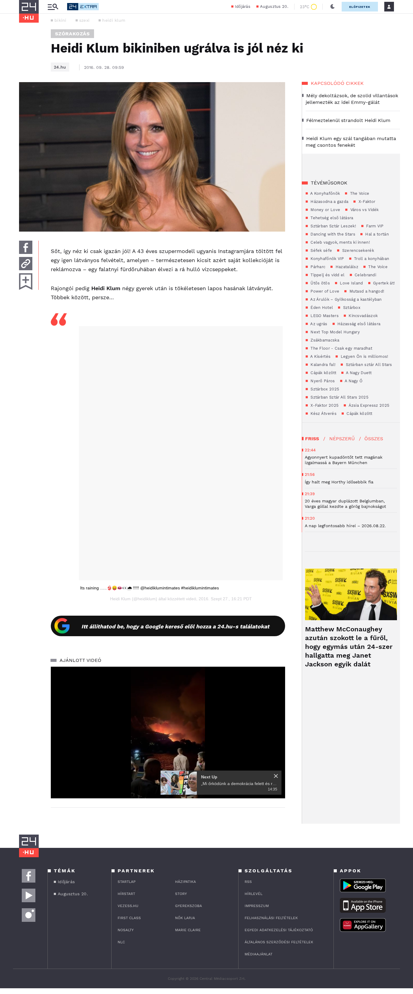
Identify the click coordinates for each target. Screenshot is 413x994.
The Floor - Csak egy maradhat (340, 348)
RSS (248, 882)
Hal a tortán (376, 234)
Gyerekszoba (188, 906)
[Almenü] (53, 7)
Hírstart (126, 894)
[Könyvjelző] (25, 281)
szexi (84, 20)
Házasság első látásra (358, 324)
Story (181, 894)
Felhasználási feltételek (271, 918)
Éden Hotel (321, 307)
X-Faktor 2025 (324, 405)
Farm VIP (374, 226)
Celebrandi (364, 275)
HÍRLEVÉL (253, 894)
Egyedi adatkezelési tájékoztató (279, 930)
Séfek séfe (320, 250)
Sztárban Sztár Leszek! (332, 226)
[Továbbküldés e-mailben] (25, 263)
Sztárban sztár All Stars (368, 364)
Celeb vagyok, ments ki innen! (339, 242)
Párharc (317, 267)
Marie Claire (188, 930)
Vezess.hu (128, 906)
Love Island (351, 283)
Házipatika (185, 882)
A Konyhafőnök (324, 193)
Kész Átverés (323, 413)
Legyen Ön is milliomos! (363, 356)
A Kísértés (319, 356)
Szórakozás (72, 34)
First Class (129, 918)
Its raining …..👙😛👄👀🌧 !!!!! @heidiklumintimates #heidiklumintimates (149, 587)
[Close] (276, 776)
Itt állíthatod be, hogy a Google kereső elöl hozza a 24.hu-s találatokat (175, 626)
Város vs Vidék (364, 209)
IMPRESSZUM (257, 906)
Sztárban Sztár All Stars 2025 (339, 397)
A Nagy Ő (353, 381)
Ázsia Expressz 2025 (368, 405)
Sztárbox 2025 (324, 389)
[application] (168, 732)
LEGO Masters (324, 315)
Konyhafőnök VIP (326, 258)
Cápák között (322, 372)
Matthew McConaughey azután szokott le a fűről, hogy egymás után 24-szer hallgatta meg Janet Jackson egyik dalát (348, 646)
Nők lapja (185, 918)
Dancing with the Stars (332, 234)
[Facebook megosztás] (25, 247)
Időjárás (242, 6)
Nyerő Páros (322, 381)
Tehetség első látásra (331, 218)
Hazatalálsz (346, 267)
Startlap (126, 882)
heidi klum (113, 20)
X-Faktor (366, 201)
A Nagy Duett (358, 372)
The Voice (359, 193)
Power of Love (324, 291)
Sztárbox (351, 307)
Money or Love (324, 209)
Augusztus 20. (274, 6)
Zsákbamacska (324, 340)
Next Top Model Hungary (334, 332)
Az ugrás (318, 324)
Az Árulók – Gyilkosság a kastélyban (345, 299)
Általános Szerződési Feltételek (279, 942)
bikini (60, 20)
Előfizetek (359, 6)
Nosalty (126, 930)
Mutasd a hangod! (366, 291)
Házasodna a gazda (328, 201)
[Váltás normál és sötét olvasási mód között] (332, 6)
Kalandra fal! (322, 364)
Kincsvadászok (362, 315)
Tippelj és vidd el (327, 275)
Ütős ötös (319, 283)
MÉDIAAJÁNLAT (258, 954)
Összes (373, 438)
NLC (121, 942)
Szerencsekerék (357, 250)
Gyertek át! (383, 283)
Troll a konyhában (371, 258)
